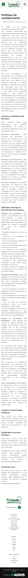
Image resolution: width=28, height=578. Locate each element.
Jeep (14, 546)
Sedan (14, 558)
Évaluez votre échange (14, 519)
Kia (14, 550)
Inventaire (14, 517)
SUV (14, 557)
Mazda (14, 539)
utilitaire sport (14, 560)
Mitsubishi (14, 544)
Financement (14, 521)
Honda (14, 540)
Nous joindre (14, 522)
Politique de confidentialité (14, 525)
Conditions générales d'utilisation (14, 528)
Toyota (14, 548)
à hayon (14, 562)
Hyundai (14, 542)
